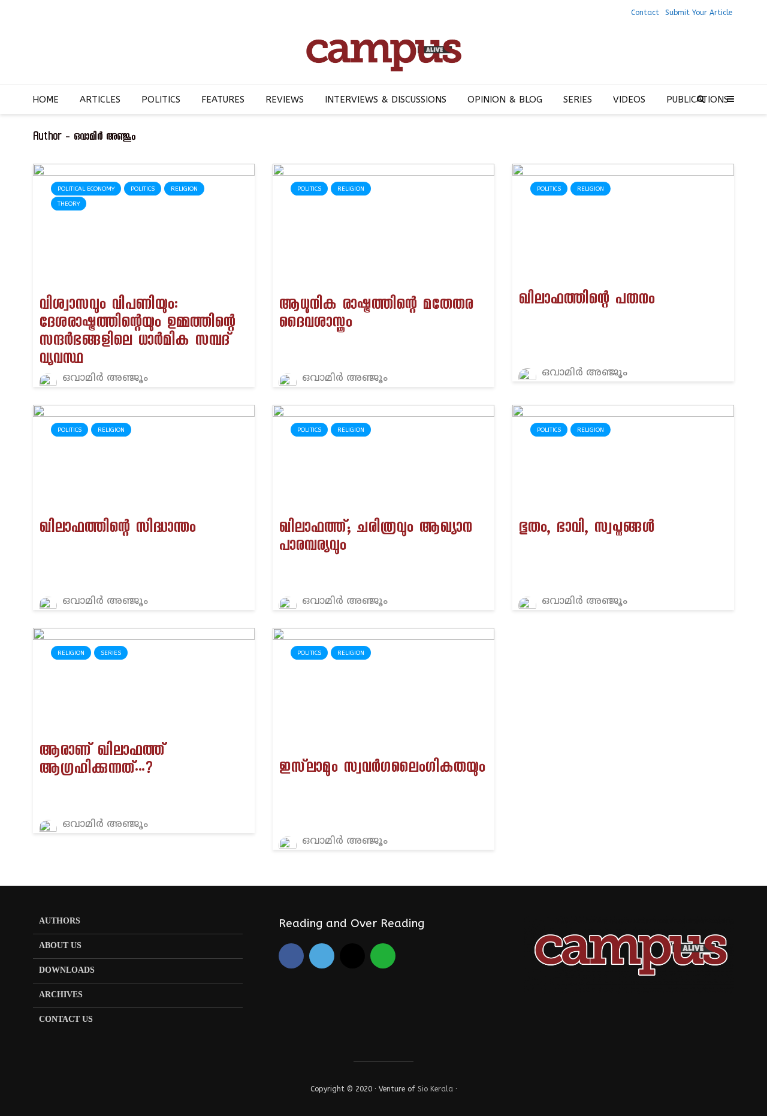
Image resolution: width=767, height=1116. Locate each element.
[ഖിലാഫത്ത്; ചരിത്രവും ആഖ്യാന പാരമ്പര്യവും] (383, 458)
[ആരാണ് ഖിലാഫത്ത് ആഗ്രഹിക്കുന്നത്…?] (144, 680)
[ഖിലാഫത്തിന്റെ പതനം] (623, 223)
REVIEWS (284, 99)
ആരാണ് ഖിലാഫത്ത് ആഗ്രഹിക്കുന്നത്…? (102, 762)
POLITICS (160, 99)
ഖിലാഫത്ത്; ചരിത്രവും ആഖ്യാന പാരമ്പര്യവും (375, 539)
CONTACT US (66, 1020)
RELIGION (184, 188)
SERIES (577, 99)
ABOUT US (60, 946)
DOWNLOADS (67, 970)
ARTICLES (100, 99)
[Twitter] (321, 955)
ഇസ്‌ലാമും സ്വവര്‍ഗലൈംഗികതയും (382, 769)
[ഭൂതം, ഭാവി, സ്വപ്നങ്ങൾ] (623, 458)
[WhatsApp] (382, 955)
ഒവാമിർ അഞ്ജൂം (103, 378)
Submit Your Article (698, 12)
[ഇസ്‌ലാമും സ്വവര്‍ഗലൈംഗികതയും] (383, 689)
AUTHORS (59, 921)
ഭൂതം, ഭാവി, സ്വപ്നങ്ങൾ (586, 530)
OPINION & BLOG (504, 99)
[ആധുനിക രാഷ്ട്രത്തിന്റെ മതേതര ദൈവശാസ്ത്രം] (383, 225)
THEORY (69, 203)
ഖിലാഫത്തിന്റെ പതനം (586, 301)
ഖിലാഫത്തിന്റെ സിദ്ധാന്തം (117, 530)
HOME (45, 99)
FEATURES (222, 99)
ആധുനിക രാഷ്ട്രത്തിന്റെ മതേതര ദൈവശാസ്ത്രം (376, 315)
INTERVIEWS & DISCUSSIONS (385, 99)
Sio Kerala (435, 1089)
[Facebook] (291, 955)
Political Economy (86, 188)
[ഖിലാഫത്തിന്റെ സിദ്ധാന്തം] (144, 458)
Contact (645, 12)
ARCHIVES (61, 995)
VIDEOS (629, 99)
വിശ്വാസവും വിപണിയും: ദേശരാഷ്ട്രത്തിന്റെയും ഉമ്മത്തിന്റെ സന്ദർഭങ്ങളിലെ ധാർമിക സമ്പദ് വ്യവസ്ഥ (137, 333)
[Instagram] (352, 955)
